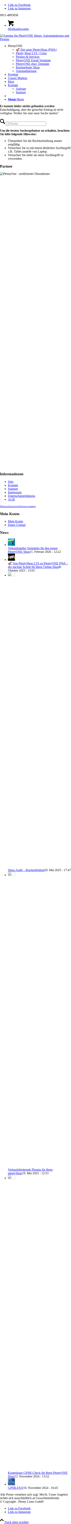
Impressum (14, 492)
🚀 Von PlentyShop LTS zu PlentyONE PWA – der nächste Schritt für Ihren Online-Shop (38, 565)
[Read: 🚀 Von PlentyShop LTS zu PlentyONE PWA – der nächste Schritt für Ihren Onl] (11, 559)
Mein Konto (15, 521)
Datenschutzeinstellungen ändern (18, 506)
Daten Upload (16, 525)
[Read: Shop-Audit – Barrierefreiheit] (11, 575)
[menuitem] (39, 58)
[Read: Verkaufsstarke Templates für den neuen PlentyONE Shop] (11, 544)
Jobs (10, 481)
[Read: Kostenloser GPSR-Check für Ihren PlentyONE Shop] (11, 1178)
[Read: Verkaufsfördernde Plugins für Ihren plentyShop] (11, 874)
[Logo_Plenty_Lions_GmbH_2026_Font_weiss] (35, 39)
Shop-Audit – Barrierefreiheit (26, 870)
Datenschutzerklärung (21, 496)
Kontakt (13, 485)
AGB (11, 499)
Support (13, 488)
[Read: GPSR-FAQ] (11, 1484)
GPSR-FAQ (15, 1487)
